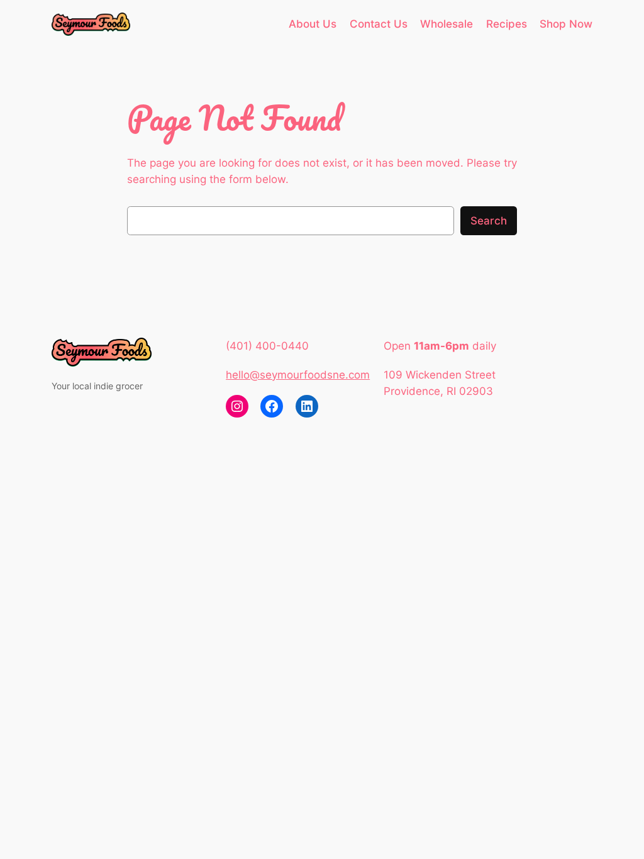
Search (488, 220)
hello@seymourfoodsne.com (298, 375)
